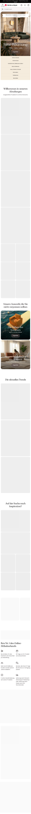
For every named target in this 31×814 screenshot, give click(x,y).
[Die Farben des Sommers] (15, 325)
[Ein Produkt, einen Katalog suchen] (2, 9)
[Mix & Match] (15, 354)
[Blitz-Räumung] (15, 34)
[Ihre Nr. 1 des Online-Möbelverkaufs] (11, 5)
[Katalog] (2, 4)
